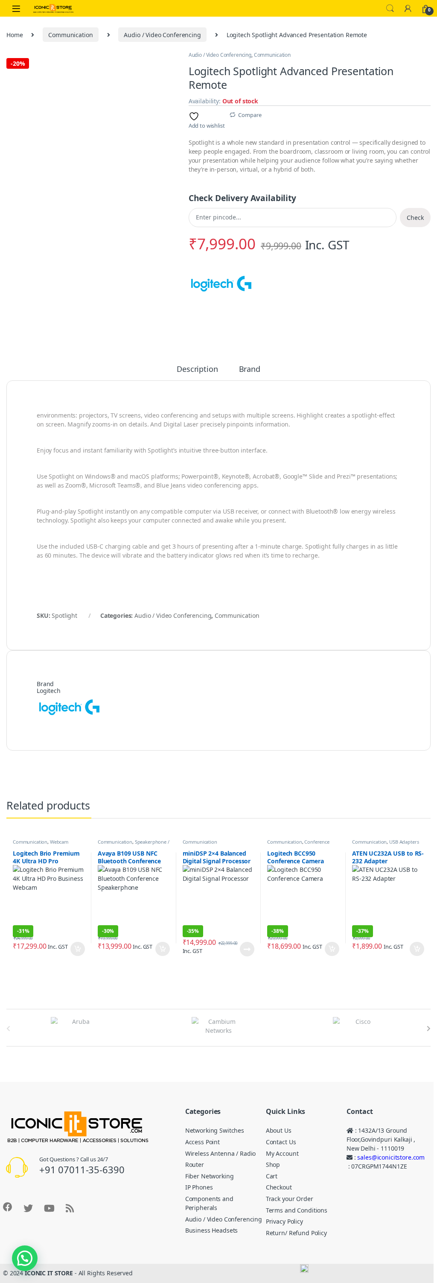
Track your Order (289, 1199)
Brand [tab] (249, 369)
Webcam (59, 842)
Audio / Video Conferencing (162, 35)
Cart (271, 1176)
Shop (273, 1164)
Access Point (202, 1142)
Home (14, 35)
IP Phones (199, 1187)
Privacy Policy (284, 1221)
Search (390, 8)
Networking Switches (214, 1130)
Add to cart (77, 949)
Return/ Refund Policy (296, 1233)
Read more (247, 949)
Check (415, 217)
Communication (70, 35)
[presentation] (429, 1029)
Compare (249, 115)
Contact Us (281, 1142)
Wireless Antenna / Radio (220, 1153)
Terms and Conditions (296, 1210)
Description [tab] (197, 369)
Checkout (279, 1187)
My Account (282, 1153)
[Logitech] (221, 284)
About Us (278, 1130)
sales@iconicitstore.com (391, 1157)
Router (194, 1164)
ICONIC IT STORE (49, 1273)
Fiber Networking (209, 1176)
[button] (25, 1258)
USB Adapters (404, 842)
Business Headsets (211, 1230)
